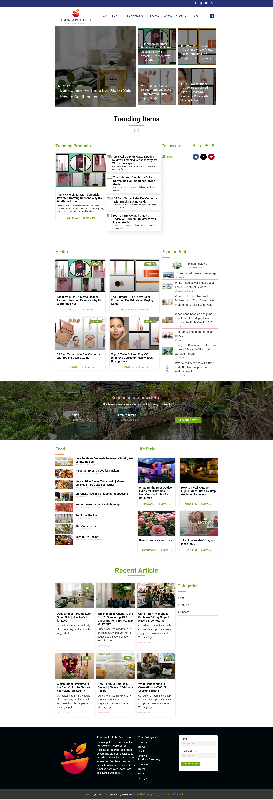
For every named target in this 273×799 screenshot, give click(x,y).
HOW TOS (167, 16)
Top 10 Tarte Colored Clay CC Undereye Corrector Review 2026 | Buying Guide (134, 219)
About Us (138, 794)
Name (75, 415)
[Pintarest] (207, 146)
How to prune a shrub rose (155, 540)
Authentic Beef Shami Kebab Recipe (98, 504)
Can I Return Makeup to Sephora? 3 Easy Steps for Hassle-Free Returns (154, 617)
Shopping (181, 16)
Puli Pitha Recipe (86, 515)
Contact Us (180, 794)
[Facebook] (194, 146)
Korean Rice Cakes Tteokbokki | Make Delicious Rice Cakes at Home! (99, 483)
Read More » (63, 638)
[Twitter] (212, 3)
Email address (127, 415)
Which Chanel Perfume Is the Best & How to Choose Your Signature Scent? (73, 687)
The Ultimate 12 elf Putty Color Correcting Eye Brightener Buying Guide (134, 181)
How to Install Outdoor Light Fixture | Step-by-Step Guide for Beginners (198, 491)
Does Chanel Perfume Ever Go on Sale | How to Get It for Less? (74, 617)
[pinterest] (201, 3)
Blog (196, 16)
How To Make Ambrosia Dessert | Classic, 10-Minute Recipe (115, 687)
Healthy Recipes (134, 16)
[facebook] (195, 3)
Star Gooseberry (85, 526)
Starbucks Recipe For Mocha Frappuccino (101, 493)
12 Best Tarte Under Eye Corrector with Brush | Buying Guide (135, 200)
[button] (212, 16)
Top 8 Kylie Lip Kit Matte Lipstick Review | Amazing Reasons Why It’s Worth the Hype (79, 198)
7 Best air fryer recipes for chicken (97, 470)
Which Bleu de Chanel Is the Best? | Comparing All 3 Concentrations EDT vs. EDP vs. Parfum (115, 619)
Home (104, 16)
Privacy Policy (152, 794)
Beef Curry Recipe (86, 537)
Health (114, 16)
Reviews (154, 16)
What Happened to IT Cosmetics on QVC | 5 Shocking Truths (152, 687)
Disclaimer (167, 794)
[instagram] (207, 3)
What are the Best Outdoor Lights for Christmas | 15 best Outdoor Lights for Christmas (156, 493)
